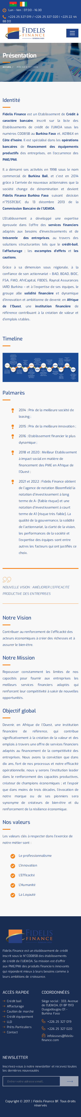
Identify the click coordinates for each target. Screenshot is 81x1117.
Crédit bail (14, 1001)
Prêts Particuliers (19, 1027)
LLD (9, 1022)
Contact (12, 1032)
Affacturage (15, 1006)
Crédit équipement (20, 1017)
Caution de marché (20, 1011)
